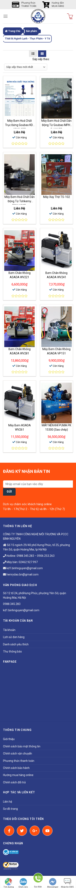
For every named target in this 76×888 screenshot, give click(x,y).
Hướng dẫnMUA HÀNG (58, 4)
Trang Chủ (14, 31)
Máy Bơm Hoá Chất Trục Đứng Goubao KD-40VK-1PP (19, 125)
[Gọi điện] (38, 879)
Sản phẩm (31, 31)
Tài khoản (9, 630)
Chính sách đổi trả (14, 782)
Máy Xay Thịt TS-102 (56, 197)
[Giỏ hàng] (70, 16)
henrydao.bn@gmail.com (22, 574)
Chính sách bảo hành (16, 768)
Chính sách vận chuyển (17, 753)
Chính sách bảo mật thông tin (21, 746)
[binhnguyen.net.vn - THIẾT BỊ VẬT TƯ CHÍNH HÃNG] (38, 16)
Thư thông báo (12, 651)
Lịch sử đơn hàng (14, 637)
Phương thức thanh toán (18, 760)
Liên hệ (7, 801)
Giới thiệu (9, 739)
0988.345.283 (25, 555)
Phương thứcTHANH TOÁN (28, 4)
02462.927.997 (28, 562)
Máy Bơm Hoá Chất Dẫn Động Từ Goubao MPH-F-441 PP (56, 125)
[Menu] (5, 16)
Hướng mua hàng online (18, 775)
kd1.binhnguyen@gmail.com (24, 568)
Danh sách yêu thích (16, 644)
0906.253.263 (46, 555)
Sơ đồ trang (10, 808)
